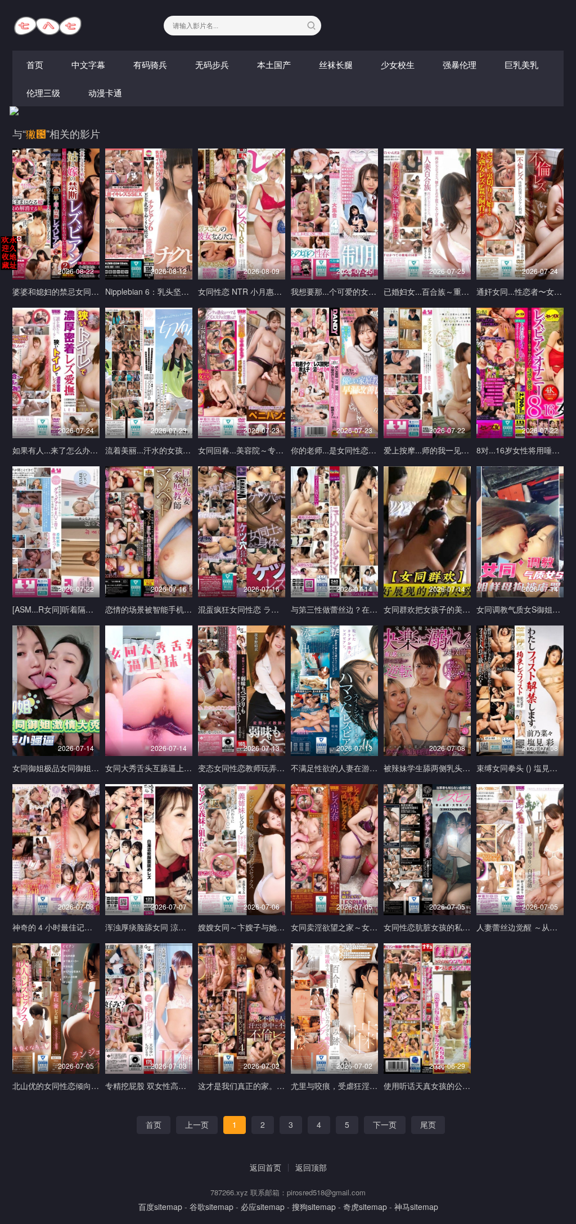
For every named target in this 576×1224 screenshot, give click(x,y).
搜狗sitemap (314, 1206)
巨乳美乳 (521, 64)
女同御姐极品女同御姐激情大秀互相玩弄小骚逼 (95, 767)
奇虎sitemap (365, 1206)
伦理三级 (43, 92)
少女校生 (398, 64)
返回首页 (265, 1167)
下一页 (385, 1124)
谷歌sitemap (211, 1206)
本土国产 (274, 64)
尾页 (428, 1124)
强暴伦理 (459, 64)
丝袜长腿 (336, 64)
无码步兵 (212, 64)
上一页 (197, 1124)
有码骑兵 (150, 64)
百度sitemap (160, 1206)
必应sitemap (263, 1206)
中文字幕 (88, 64)
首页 (34, 64)
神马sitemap (416, 1206)
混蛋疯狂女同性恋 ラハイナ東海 (254, 609)
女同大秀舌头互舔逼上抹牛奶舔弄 (164, 767)
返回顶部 (311, 1167)
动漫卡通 (105, 92)
